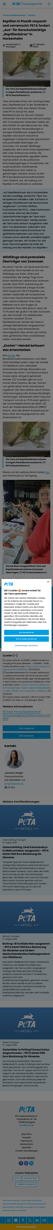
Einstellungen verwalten (26, 645)
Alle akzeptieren (26, 632)
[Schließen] (48, 582)
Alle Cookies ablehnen (26, 639)
